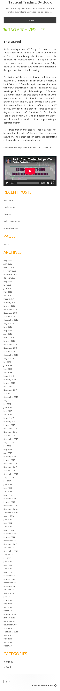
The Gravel (12, 41)
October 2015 (9, 470)
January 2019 (9, 341)
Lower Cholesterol (11, 228)
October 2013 (9, 547)
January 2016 (9, 460)
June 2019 (7, 327)
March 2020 (8, 299)
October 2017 (9, 393)
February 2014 (9, 533)
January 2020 (9, 306)
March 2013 (8, 572)
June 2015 (7, 484)
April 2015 (7, 491)
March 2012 (8, 610)
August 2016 (8, 442)
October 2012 (9, 589)
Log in (7, 681)
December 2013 (10, 540)
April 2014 (7, 526)
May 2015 (7, 488)
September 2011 (10, 631)
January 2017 (9, 425)
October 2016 (9, 435)
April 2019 (7, 334)
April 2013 (7, 568)
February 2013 (9, 575)
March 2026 (8, 267)
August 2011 (8, 635)
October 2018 (9, 351)
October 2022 (9, 278)
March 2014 (8, 530)
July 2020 (7, 285)
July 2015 (7, 481)
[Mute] (48, 182)
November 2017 (10, 390)
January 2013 (9, 579)
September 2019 (10, 320)
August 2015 (8, 477)
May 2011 (7, 638)
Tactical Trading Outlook (30, 2)
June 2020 (7, 288)
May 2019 (7, 330)
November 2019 (10, 313)
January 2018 (9, 383)
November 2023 (10, 274)
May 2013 (7, 565)
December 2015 (10, 463)
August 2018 (8, 358)
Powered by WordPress (42, 685)
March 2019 (8, 337)
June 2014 (7, 519)
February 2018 (9, 379)
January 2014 (9, 537)
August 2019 (8, 323)
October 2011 (9, 628)
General (9, 662)
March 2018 (8, 376)
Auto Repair (8, 200)
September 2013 (10, 551)
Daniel (48, 147)
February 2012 (9, 614)
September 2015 (10, 474)
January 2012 (9, 617)
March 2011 (8, 645)
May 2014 (7, 523)
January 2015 (9, 502)
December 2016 (10, 428)
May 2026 (7, 260)
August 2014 (8, 516)
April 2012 (7, 607)
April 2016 (7, 453)
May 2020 (7, 292)
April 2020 (7, 295)
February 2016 (9, 456)
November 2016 (10, 432)
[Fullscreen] (52, 182)
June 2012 (7, 600)
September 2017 (10, 397)
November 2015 (10, 467)
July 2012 (7, 596)
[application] (30, 171)
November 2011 (10, 624)
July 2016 (7, 446)
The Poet (7, 214)
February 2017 (9, 421)
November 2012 (10, 586)
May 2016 (7, 449)
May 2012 (7, 603)
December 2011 (10, 621)
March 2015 (8, 495)
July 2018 (7, 362)
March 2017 (8, 418)
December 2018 (10, 344)
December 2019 (10, 309)
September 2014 (10, 512)
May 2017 (7, 411)
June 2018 (7, 365)
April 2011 (7, 642)
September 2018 (10, 355)
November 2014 (10, 509)
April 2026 (7, 264)
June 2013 (7, 561)
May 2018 (7, 369)
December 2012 (10, 582)
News (14, 147)
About (6, 244)
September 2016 (10, 439)
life (24, 147)
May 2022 (7, 281)
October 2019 (9, 316)
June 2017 (7, 407)
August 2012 (8, 593)
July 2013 (7, 558)
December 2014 (10, 505)
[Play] (7, 182)
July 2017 (7, 404)
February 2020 (9, 302)
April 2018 (7, 372)
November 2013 (10, 544)
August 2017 (8, 400)
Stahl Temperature (11, 221)
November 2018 (10, 348)
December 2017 (10, 386)
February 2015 (9, 498)
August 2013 (8, 554)
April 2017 (7, 414)
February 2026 (9, 271)
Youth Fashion (9, 207)
